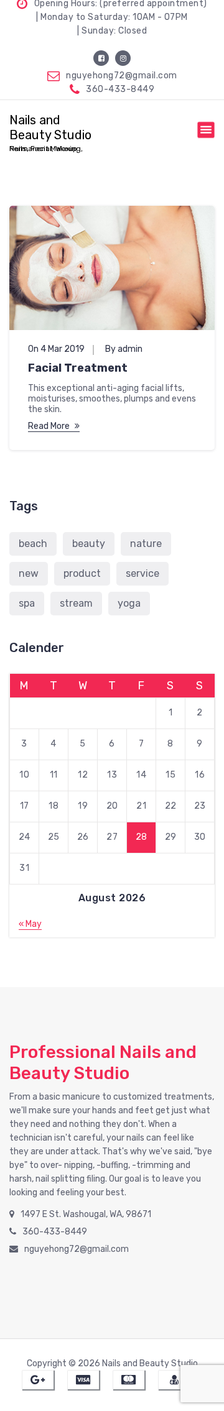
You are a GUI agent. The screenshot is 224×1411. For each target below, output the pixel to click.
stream (76, 603)
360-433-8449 (120, 89)
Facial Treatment (78, 368)
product (82, 573)
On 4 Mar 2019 (56, 349)
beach (33, 543)
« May (30, 924)
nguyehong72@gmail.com (121, 75)
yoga (129, 603)
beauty (88, 543)
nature (146, 543)
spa (27, 603)
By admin (123, 349)
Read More (49, 426)
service (142, 573)
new (29, 573)
